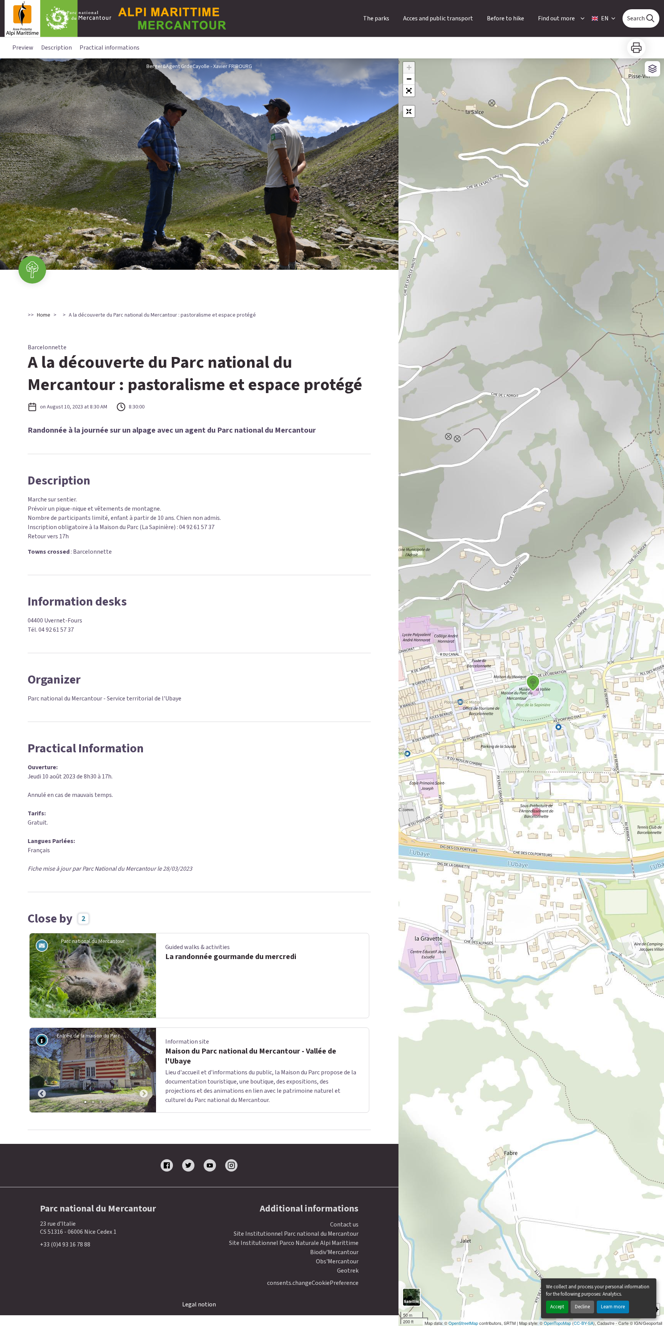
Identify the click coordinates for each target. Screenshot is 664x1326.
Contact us (344, 1224)
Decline (582, 1306)
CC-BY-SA (583, 1323)
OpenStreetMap (463, 1323)
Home (43, 315)
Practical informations (109, 47)
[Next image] (143, 1070)
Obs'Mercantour (337, 1261)
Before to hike (505, 18)
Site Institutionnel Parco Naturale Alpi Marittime (294, 1243)
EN (605, 18)
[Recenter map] (409, 111)
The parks (376, 18)
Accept (557, 1306)
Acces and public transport (438, 18)
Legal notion (199, 1304)
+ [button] (409, 67)
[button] (409, 90)
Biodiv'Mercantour (334, 1252)
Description (56, 47)
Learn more (613, 1306)
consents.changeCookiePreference (313, 1283)
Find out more (556, 18)
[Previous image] (42, 1070)
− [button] (409, 79)
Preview (22, 47)
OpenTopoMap (557, 1323)
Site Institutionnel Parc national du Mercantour (296, 1234)
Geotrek (348, 1270)
